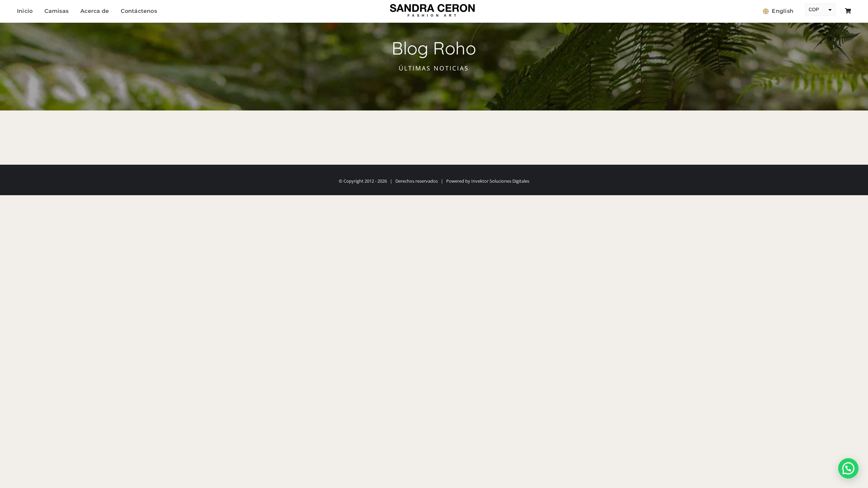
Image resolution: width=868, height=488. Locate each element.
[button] (848, 468)
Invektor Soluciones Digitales (500, 181)
